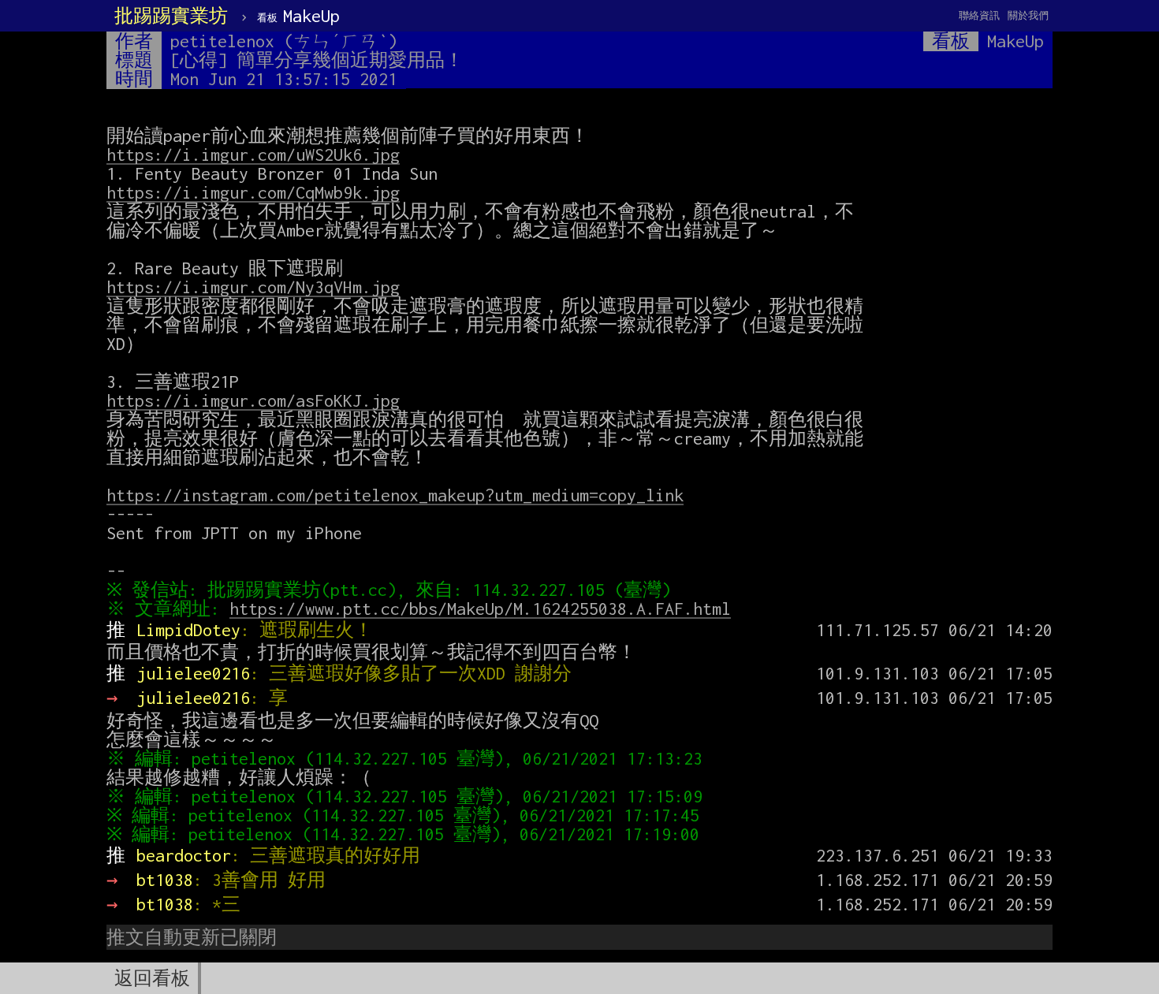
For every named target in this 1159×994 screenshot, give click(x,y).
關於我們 (1028, 15)
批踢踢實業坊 (171, 16)
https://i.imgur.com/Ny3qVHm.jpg (253, 287)
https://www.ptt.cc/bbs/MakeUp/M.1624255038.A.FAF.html (480, 608)
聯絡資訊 (979, 15)
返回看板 (152, 978)
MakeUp (298, 16)
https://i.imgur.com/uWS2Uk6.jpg (253, 154)
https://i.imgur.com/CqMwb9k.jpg (253, 192)
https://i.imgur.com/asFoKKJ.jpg (253, 400)
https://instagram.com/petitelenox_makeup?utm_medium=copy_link (395, 495)
